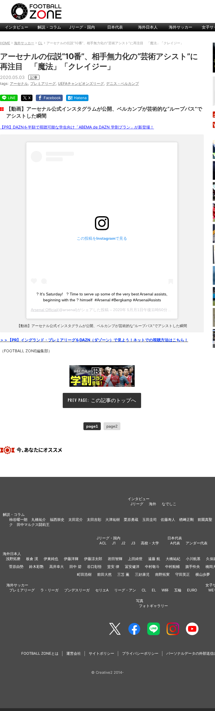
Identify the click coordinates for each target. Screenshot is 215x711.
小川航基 (193, 558)
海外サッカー (180, 27)
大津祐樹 (112, 519)
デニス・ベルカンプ (122, 83)
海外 (152, 504)
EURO (192, 590)
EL (154, 590)
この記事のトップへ (113, 400)
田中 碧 (75, 566)
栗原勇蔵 (131, 519)
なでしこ (169, 504)
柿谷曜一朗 (18, 519)
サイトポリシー (101, 653)
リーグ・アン (125, 590)
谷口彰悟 (94, 566)
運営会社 (73, 653)
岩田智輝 (115, 558)
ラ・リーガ (49, 590)
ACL (102, 543)
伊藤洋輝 (71, 558)
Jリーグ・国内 (82, 27)
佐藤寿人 (168, 519)
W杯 (165, 590)
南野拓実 (162, 574)
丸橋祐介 (38, 519)
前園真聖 (205, 519)
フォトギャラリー (153, 605)
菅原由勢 (16, 566)
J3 (133, 543)
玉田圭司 (149, 519)
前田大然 (104, 574)
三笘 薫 (123, 574)
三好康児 (142, 574)
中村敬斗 (152, 566)
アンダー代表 (196, 543)
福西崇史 (57, 519)
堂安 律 (113, 566)
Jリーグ (136, 504)
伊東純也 (51, 558)
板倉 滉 (32, 558)
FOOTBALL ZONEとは (40, 653)
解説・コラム (49, 27)
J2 (123, 543)
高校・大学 (150, 543)
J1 (114, 543)
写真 (139, 600)
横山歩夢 (202, 574)
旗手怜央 (192, 566)
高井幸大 (56, 566)
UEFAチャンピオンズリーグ (81, 83)
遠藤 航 (154, 558)
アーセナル (19, 83)
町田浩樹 (84, 574)
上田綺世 (135, 558)
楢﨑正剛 (186, 519)
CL (144, 590)
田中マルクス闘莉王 (33, 524)
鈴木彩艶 (36, 566)
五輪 (177, 590)
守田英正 (182, 574)
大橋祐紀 (173, 558)
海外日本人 (148, 27)
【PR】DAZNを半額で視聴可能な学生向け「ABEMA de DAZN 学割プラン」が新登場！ (77, 127)
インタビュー (16, 27)
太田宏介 (75, 519)
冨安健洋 (132, 566)
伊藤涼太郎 (93, 558)
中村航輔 (172, 566)
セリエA (102, 590)
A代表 (175, 543)
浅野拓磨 (13, 558)
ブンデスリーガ (77, 590)
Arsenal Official (44, 309)
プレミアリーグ (43, 83)
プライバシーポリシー (140, 653)
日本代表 (115, 27)
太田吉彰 (94, 519)
